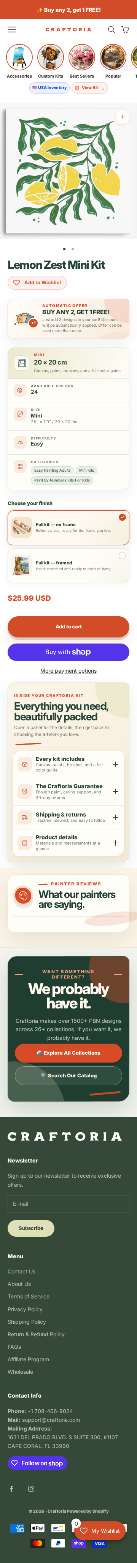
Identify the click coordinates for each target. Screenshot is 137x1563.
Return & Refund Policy (36, 1334)
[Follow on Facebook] (11, 1489)
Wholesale (20, 1371)
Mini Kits (86, 470)
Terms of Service (28, 1296)
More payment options (68, 670)
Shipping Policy (27, 1321)
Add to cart (69, 626)
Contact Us (21, 1271)
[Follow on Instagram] (31, 1489)
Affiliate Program (28, 1359)
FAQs (14, 1346)
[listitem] (19, 61)
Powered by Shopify (88, 1511)
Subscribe (31, 1228)
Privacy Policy (25, 1309)
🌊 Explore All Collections (68, 1053)
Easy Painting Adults (52, 470)
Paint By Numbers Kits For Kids (62, 480)
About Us (19, 1284)
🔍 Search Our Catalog (69, 1075)
